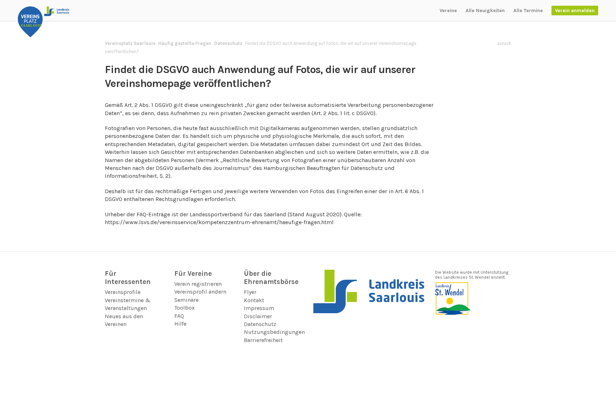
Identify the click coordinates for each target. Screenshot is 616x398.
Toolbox (184, 307)
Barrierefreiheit (263, 340)
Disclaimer (258, 316)
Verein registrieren (198, 283)
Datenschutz (260, 324)
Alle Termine (528, 10)
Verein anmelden (575, 10)
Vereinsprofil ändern (200, 291)
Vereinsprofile (122, 292)
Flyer (250, 292)
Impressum (259, 308)
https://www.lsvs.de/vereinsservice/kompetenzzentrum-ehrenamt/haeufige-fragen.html (219, 222)
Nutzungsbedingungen (274, 332)
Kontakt (254, 300)
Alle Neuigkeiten (485, 10)
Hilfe (180, 323)
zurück (504, 43)
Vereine (448, 10)
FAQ (179, 315)
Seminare (186, 299)
